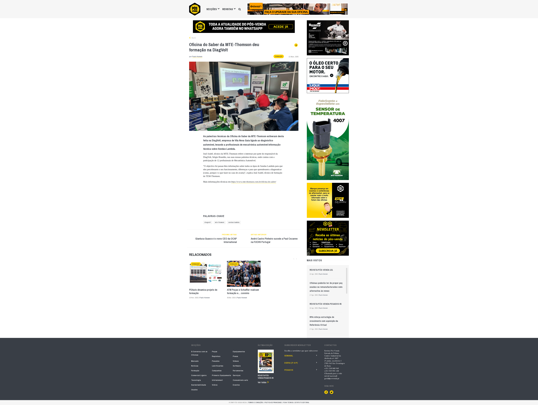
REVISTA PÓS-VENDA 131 (321, 269)
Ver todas (262, 382)
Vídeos (236, 361)
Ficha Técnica (288, 402)
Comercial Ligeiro (199, 375)
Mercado (195, 361)
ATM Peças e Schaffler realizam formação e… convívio (243, 291)
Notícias (194, 366)
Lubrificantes (217, 366)
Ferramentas (238, 370)
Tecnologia (196, 380)
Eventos (236, 385)
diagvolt (208, 222)
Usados (194, 389)
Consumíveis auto (240, 380)
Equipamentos (239, 351)
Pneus (235, 356)
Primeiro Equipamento (221, 375)
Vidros (215, 385)
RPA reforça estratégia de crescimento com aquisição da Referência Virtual (324, 320)
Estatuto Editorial (302, 402)
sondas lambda (234, 222)
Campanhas (217, 370)
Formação (278, 56)
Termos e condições (255, 402)
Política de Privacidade (273, 402)
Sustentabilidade (198, 385)
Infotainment (217, 380)
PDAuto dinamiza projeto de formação (203, 291)
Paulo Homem (197, 56)
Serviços (237, 375)
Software (237, 366)
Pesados (216, 361)
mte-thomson (219, 222)
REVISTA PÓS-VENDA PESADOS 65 (325, 303)
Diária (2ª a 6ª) (291, 363)
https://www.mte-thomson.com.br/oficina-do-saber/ (253, 182)
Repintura (216, 356)
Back (193, 38)
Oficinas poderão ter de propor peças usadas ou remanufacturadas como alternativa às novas (327, 286)
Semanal (288, 355)
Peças (214, 351)
